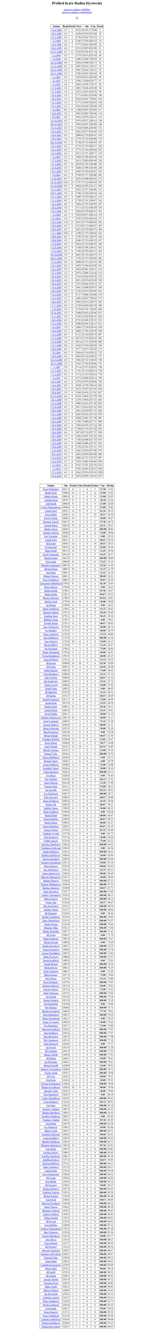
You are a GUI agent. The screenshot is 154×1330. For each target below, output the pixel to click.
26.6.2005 (56, 302)
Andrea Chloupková (51, 895)
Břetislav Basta (51, 619)
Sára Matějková (50, 638)
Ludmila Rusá (51, 500)
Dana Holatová (51, 1312)
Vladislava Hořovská (51, 848)
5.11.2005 (56, 316)
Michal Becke (50, 967)
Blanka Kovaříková (51, 1087)
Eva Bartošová (51, 1025)
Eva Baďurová (51, 793)
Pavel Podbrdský (51, 489)
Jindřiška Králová (51, 1160)
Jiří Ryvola (51, 1221)
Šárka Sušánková (51, 1301)
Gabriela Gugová (51, 1297)
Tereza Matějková (50, 757)
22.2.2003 (56, 149)
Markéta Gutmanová (51, 565)
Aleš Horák (50, 503)
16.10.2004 (56, 254)
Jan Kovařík (51, 790)
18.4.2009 (56, 425)
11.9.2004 (56, 244)
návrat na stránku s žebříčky (77, 9)
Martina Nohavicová (51, 717)
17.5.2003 (56, 160)
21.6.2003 (56, 167)
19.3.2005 (56, 276)
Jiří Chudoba (51, 1051)
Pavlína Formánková (51, 1083)
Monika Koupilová (51, 1011)
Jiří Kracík (51, 663)
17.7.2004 (56, 233)
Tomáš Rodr (51, 703)
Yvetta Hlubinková (51, 656)
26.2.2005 (56, 269)
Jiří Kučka (51, 696)
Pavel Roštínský (51, 982)
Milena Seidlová (51, 1290)
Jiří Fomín (51, 1178)
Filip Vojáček (51, 677)
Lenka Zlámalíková (51, 1098)
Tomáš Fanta (51, 688)
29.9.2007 (56, 392)
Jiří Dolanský (51, 913)
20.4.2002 (56, 135)
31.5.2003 (56, 164)
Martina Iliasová (51, 880)
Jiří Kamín (51, 543)
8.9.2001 (56, 117)
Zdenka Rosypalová (50, 1326)
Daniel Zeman (51, 924)
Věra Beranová (51, 837)
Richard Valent (51, 761)
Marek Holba (51, 594)
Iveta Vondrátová (51, 580)
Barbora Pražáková (51, 1323)
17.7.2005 (56, 305)
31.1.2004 (56, 196)
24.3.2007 (56, 381)
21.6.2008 (56, 403)
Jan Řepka (51, 605)
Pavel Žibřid (51, 514)
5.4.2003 (56, 157)
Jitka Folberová (51, 1232)
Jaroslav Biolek (51, 1279)
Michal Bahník (51, 735)
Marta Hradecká (51, 938)
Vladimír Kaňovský (51, 1134)
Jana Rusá (51, 572)
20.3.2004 (56, 211)
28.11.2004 (56, 258)
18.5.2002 (56, 138)
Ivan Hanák (50, 1308)
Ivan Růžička (51, 1225)
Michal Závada (51, 942)
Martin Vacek (51, 601)
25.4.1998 (56, 30)
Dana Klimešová (51, 826)
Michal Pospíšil (51, 1065)
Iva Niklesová (50, 1127)
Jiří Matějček (51, 692)
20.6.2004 (56, 229)
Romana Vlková (51, 522)
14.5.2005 (56, 287)
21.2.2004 (56, 200)
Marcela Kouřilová (51, 1029)
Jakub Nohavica (51, 993)
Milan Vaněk (51, 1286)
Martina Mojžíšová (51, 1112)
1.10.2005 (56, 309)
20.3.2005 (56, 280)
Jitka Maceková (50, 1036)
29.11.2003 (56, 193)
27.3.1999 (56, 37)
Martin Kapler (51, 558)
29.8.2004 (56, 240)
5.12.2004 (56, 262)
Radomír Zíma (51, 1257)
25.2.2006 (56, 323)
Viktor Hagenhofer (51, 1018)
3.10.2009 (56, 450)
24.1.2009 (56, 414)
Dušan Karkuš (51, 1218)
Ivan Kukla (51, 1149)
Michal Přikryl (51, 645)
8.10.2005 (56, 312)
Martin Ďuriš (51, 815)
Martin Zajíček (51, 1054)
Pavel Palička (51, 714)
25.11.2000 (56, 70)
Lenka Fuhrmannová (51, 507)
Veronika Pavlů (51, 1283)
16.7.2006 (56, 345)
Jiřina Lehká (51, 1268)
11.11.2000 (56, 66)
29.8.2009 (56, 439)
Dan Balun (51, 1123)
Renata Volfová (50, 989)
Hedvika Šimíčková (51, 844)
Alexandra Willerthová (51, 583)
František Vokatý (51, 768)
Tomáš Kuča (51, 540)
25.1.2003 (56, 146)
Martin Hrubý (50, 706)
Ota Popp (50, 1105)
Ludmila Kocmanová (51, 1265)
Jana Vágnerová (51, 627)
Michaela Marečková (51, 1145)
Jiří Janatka (51, 1276)
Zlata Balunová (51, 1044)
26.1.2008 (56, 399)
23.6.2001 (56, 113)
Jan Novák (51, 1047)
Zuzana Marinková (51, 1236)
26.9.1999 (56, 48)
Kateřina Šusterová (51, 1156)
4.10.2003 (56, 178)
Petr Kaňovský (51, 681)
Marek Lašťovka (51, 598)
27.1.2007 (56, 370)
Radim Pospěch (50, 1000)
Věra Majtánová (51, 674)
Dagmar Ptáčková (50, 1163)
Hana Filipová (51, 587)
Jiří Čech (51, 1076)
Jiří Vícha (50, 935)
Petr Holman (51, 1007)
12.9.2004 (56, 247)
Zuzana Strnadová (51, 859)
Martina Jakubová (50, 888)
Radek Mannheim (50, 652)
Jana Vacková (50, 641)
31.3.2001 (56, 102)
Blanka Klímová (51, 1189)
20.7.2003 (56, 171)
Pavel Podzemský (50, 1174)
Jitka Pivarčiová (50, 732)
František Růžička (50, 739)
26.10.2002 (56, 142)
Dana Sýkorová (50, 971)
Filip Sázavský (51, 797)
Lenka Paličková (51, 764)
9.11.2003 (56, 189)
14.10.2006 (56, 360)
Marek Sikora (50, 822)
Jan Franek (51, 996)
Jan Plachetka (50, 1062)
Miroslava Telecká (51, 1210)
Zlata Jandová (50, 1243)
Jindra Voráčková (51, 609)
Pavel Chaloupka (51, 554)
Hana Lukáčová (51, 634)
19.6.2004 (56, 225)
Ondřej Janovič (51, 841)
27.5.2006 (56, 338)
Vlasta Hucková (51, 772)
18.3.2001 (56, 95)
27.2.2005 (56, 273)
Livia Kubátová (50, 1102)
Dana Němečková (50, 920)
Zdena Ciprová (51, 830)
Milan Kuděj (51, 551)
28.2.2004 (56, 207)
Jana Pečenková (51, 870)
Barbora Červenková (51, 1069)
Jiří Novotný (51, 1185)
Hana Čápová (50, 1207)
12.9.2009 (56, 443)
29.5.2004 (56, 222)
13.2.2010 (56, 457)
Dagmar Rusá (50, 786)
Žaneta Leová (50, 685)
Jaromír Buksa (51, 525)
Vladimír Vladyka (50, 1192)
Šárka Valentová (51, 1167)
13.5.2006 (56, 334)
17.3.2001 (56, 88)
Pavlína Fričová (50, 1152)
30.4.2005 (56, 283)
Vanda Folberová (51, 851)
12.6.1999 (56, 44)
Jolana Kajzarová (51, 949)
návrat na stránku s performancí (77, 12)
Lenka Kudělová (51, 1138)
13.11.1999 (56, 51)
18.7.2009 (56, 436)
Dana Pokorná (51, 783)
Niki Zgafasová (50, 1040)
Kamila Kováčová (51, 946)
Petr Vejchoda (50, 536)
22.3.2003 (56, 153)
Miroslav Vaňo (51, 1091)
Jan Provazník (51, 1294)
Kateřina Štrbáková (51, 1116)
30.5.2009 (56, 428)
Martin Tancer (51, 529)
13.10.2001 (56, 120)
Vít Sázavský (51, 547)
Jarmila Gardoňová (51, 917)
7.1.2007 (56, 367)
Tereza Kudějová (51, 960)
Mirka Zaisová (51, 899)
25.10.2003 (56, 186)
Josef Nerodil (51, 746)
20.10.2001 (56, 124)
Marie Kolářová (50, 812)
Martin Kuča (51, 493)
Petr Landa (51, 561)
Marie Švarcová (50, 957)
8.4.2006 (56, 327)
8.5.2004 (56, 218)
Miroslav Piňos (51, 928)
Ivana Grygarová (51, 1022)
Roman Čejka (50, 754)
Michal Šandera (50, 1196)
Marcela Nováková (51, 1203)
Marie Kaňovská (51, 728)
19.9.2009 (56, 447)
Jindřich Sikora (51, 808)
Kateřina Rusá (51, 616)
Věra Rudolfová (51, 1094)
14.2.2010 (56, 461)
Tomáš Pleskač (51, 964)
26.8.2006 (56, 349)
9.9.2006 (56, 352)
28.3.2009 (56, 421)
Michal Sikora (51, 569)
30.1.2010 (56, 454)
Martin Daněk (50, 590)
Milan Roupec (51, 975)
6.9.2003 (56, 175)
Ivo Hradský (51, 630)
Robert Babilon (51, 819)
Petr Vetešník (51, 779)
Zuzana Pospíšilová (51, 953)
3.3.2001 (56, 84)
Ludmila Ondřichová (51, 1319)
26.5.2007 (56, 389)
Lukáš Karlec (51, 1170)
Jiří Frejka (51, 667)
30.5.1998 (56, 33)
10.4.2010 (56, 476)
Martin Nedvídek (51, 931)
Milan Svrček (51, 1131)
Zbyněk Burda (51, 623)
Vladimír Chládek (50, 1120)
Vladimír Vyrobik (51, 833)
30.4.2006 (56, 331)
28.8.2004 (56, 236)
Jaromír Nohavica (50, 699)
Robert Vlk (51, 804)
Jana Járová (50, 1239)
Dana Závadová (51, 891)
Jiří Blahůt (51, 1058)
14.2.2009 (56, 418)
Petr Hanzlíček (51, 1004)
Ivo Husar (51, 775)
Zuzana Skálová (51, 725)
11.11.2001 (56, 128)
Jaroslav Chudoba (50, 1109)
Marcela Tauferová (51, 1250)
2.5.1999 (56, 41)
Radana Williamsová (51, 884)
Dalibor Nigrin (51, 909)
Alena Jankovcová (51, 873)
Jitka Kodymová (51, 906)
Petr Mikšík (50, 1181)
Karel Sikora (51, 743)
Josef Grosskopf (51, 721)
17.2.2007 (56, 374)
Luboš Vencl (51, 511)
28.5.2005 (56, 291)
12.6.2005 (56, 298)
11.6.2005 (56, 294)
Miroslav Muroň (51, 612)
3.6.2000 (56, 59)
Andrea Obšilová (51, 1214)
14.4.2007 (56, 385)
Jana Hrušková (51, 1033)
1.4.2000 (56, 55)
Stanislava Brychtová (51, 1254)
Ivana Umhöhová (51, 1315)
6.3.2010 (56, 465)
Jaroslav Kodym (51, 532)
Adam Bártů (51, 1261)
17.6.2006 (56, 341)
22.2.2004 (56, 204)
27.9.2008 (56, 407)
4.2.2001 (56, 80)
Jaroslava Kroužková (51, 862)
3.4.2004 (56, 215)
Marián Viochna (51, 750)
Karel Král (51, 1199)
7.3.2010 (56, 468)
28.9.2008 (56, 410)
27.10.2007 (56, 396)
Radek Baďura (51, 670)
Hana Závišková (51, 801)
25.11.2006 (56, 363)
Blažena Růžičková (51, 855)
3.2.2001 (56, 77)
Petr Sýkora (50, 978)
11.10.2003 (56, 182)
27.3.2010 (56, 472)
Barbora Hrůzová (51, 986)
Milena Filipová (50, 576)
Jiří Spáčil (50, 1272)
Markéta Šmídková (51, 1141)
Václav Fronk (50, 1073)
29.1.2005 (56, 265)
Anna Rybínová (50, 659)
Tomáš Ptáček (50, 710)
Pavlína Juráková (51, 1305)
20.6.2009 (56, 432)
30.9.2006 (56, 356)
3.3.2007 (56, 378)
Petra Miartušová (51, 1015)
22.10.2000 (56, 62)
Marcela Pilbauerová (51, 877)
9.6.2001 (56, 109)
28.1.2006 (56, 320)
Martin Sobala (51, 496)
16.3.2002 (56, 131)
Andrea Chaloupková (51, 1228)
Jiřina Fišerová (51, 866)
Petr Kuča (51, 1080)
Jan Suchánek (50, 648)
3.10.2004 (56, 251)
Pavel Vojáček (51, 518)
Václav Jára (50, 902)
